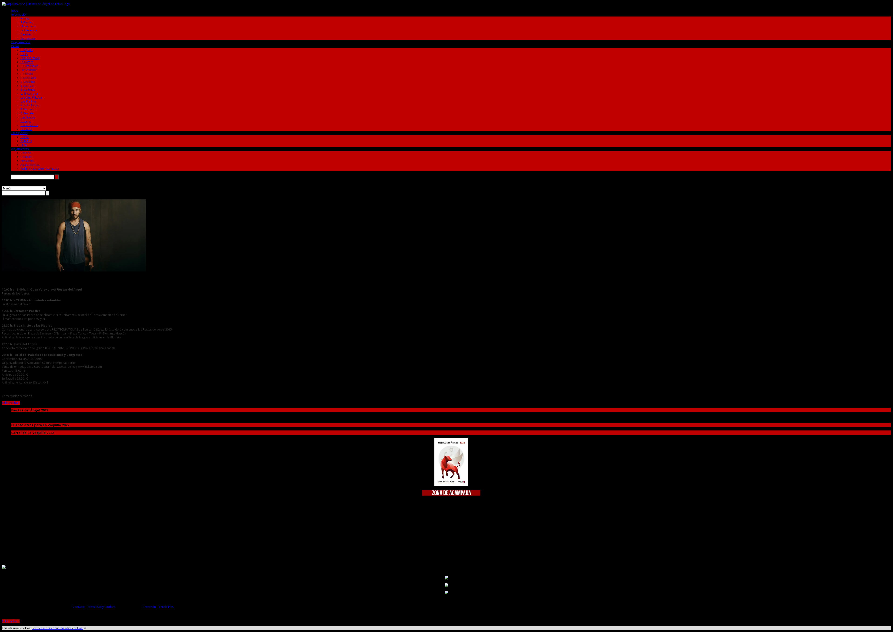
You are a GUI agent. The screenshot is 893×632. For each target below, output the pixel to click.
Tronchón (149, 607)
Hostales (26, 157)
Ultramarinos (29, 125)
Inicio (14, 11)
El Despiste (27, 82)
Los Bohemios (29, 58)
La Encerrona (29, 94)
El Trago (25, 121)
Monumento (28, 26)
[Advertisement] (451, 528)
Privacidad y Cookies (101, 607)
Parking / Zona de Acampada (39, 169)
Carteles (25, 34)
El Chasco (26, 74)
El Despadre (28, 78)
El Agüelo (26, 50)
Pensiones (27, 161)
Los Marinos (28, 101)
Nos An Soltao (29, 105)
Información (19, 15)
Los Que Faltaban (31, 97)
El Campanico (29, 66)
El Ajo (24, 54)
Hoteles (25, 153)
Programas (27, 38)
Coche (24, 137)
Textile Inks (166, 607)
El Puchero (27, 109)
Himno (24, 18)
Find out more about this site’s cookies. (57, 628)
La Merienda (28, 30)
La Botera (26, 62)
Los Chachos (28, 70)
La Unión (26, 129)
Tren (23, 145)
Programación (20, 42)
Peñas (15, 46)
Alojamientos (20, 149)
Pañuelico (26, 22)
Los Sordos (27, 117)
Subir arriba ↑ (11, 621)
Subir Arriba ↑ (11, 403)
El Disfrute (27, 86)
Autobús (26, 141)
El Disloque (27, 90)
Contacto (79, 607)
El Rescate (26, 113)
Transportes (19, 133)
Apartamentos (30, 165)
